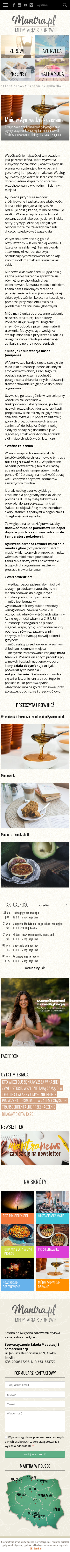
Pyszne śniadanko (48, 1249)
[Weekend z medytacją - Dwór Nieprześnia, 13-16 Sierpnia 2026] (35, 1012)
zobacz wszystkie (35, 968)
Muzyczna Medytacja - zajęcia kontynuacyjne (38, 923)
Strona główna (14, 86)
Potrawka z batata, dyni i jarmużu (17, 1251)
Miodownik (8, 775)
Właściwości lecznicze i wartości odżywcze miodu (33, 716)
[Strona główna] (35, 33)
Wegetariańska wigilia (51, 1215)
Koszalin (16, 1479)
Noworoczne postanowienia (11, 1284)
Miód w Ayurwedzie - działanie (49, 1284)
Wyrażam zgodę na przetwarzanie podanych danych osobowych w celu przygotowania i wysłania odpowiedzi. (34, 1441)
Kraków (39, 1516)
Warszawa (45, 1495)
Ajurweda (53, 86)
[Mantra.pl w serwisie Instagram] (19, 5)
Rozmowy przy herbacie (26, 956)
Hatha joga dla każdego (26, 912)
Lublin (56, 1509)
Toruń (31, 1489)
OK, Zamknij (36, 1548)
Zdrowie (36, 86)
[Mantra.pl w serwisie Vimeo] (31, 5)
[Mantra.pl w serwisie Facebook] (13, 5)
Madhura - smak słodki (15, 834)
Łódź (36, 1500)
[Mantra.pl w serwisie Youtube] (25, 5)
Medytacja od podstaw (25, 945)
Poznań (21, 1494)
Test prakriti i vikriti (15, 1215)
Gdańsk (32, 1477)
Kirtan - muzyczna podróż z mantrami (33, 934)
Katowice (33, 1513)
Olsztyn (42, 1481)
